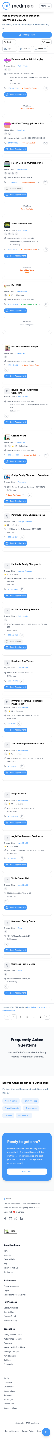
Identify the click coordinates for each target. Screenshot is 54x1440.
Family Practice (30, 1101)
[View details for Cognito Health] (27, 450)
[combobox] (9, 49)
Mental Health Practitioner (15, 1347)
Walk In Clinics (23, 66)
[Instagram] (10, 1218)
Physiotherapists (12, 1108)
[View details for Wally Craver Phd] (27, 895)
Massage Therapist (12, 1351)
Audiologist (8, 1399)
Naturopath (8, 1395)
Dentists (8, 1115)
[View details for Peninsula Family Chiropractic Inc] (27, 531)
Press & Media (9, 1259)
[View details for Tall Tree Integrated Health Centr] (27, 760)
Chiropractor (9, 1386)
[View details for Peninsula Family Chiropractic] (27, 582)
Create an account (11, 1286)
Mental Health (21, 130)
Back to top (27, 1171)
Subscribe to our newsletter (15, 1295)
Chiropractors (31, 1108)
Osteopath (8, 1382)
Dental (20, 928)
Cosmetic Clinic (10, 1408)
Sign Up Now (9, 1312)
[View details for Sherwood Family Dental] (27, 938)
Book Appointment (18, 94)
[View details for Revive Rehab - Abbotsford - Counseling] (27, 408)
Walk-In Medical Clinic (13, 1339)
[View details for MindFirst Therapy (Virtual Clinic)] (27, 138)
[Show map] (46, 1432)
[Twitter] (15, 1218)
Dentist (6, 1378)
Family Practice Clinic (13, 1334)
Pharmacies (22, 482)
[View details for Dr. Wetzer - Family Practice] (27, 630)
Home (6, 1251)
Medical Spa (9, 1403)
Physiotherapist (10, 1356)
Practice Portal (10, 1316)
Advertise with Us (11, 1268)
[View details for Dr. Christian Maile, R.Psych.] (27, 363)
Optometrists (24, 1115)
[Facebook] (5, 1218)
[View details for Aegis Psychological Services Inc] (27, 853)
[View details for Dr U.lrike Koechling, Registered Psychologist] (27, 718)
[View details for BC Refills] (27, 307)
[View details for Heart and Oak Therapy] (27, 676)
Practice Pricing (10, 1320)
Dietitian (7, 1360)
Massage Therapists (25, 522)
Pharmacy (8, 1343)
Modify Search (29, 34)
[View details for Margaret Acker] (27, 810)
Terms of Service (12, 1431)
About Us (7, 1255)
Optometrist (8, 1364)
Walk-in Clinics (11, 1101)
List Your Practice (11, 1308)
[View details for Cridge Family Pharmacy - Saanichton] (27, 490)
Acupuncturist (9, 1391)
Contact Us (8, 1272)
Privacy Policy (28, 1431)
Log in (6, 1290)
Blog (5, 1263)
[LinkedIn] (21, 1218)
